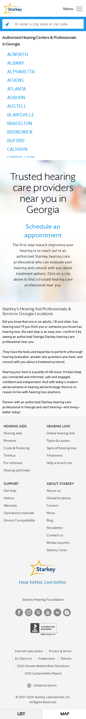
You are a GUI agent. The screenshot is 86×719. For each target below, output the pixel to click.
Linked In (57, 612)
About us (54, 491)
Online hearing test (61, 433)
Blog (50, 520)
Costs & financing (17, 448)
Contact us (55, 535)
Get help (10, 491)
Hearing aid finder (17, 470)
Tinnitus (10, 455)
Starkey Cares (57, 550)
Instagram (28, 612)
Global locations (59, 498)
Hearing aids (13, 433)
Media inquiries (58, 542)
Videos (9, 498)
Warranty (10, 505)
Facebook (19, 612)
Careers (52, 505)
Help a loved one (59, 463)
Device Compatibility (19, 520)
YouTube (48, 612)
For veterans (13, 463)
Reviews (10, 440)
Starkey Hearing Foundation (43, 599)
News (51, 513)
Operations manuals (19, 513)
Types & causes (58, 440)
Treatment (54, 455)
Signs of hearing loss (61, 448)
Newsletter (55, 528)
